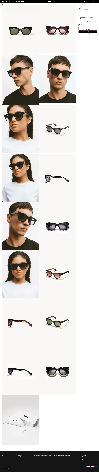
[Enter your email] (80, 458)
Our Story (15, 1)
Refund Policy (20, 457)
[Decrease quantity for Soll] (79, 28)
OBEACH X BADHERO (21, 1)
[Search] (95, 1)
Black (83, 25)
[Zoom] (37, 7)
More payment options (88, 33)
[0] (96, 1)
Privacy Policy (20, 455)
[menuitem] (3, 1)
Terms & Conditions (20, 456)
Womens (6, 1)
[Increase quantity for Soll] (81, 28)
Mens (3, 1)
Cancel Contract (20, 462)
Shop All (10, 1)
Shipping (82, 9)
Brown (81, 25)
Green (79, 25)
